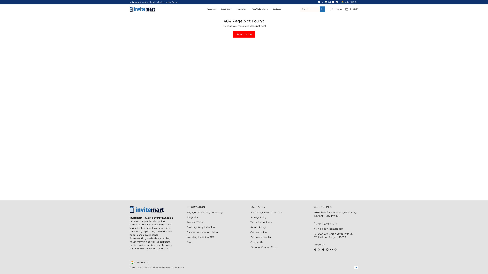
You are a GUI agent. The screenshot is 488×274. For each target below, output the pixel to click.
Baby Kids (192, 217)
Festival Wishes (196, 222)
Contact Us (256, 242)
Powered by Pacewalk (173, 267)
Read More (163, 248)
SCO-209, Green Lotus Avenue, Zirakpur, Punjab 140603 (335, 235)
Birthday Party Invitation (201, 227)
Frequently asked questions (266, 212)
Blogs (190, 242)
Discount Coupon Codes (264, 247)
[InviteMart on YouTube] (333, 2)
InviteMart (153, 267)
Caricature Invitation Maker (202, 232)
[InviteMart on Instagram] (329, 2)
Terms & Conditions (261, 222)
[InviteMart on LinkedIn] (336, 2)
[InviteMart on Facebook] (319, 2)
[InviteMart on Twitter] (322, 2)
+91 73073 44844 (327, 223)
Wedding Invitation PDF (200, 237)
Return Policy (258, 227)
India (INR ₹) (351, 2)
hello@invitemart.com (331, 228)
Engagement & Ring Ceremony (205, 212)
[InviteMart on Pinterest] (326, 2)
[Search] (322, 9)
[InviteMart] (142, 9)
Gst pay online (258, 232)
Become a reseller (260, 237)
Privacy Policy (258, 217)
